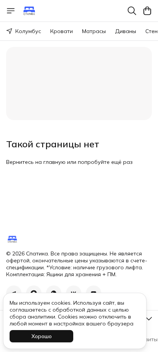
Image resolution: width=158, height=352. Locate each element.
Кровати (61, 31)
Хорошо (41, 336)
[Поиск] (132, 10)
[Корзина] (147, 10)
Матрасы (94, 31)
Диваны (125, 31)
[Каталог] (10, 10)
